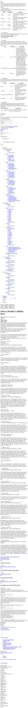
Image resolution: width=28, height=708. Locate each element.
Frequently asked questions (8, 639)
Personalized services (10, 280)
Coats (7, 186)
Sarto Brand (8, 273)
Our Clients (8, 288)
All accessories (11, 228)
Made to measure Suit (10, 262)
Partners (7, 292)
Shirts (7, 162)
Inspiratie (5, 296)
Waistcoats (8, 194)
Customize (3, 113)
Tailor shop (8, 277)
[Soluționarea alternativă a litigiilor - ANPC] (12, 646)
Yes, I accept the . (10, 126)
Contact (4, 297)
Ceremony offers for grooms (11, 253)
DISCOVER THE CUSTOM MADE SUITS (10, 556)
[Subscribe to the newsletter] (13, 618)
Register (5, 657)
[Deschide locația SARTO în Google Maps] (6, 652)
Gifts (7, 246)
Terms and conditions (7, 643)
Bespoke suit (8, 258)
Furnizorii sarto (9, 284)
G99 (15, 659)
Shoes (7, 207)
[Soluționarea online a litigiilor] (9, 648)
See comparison (9, 269)
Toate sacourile (11, 171)
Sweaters (7, 223)
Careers (4, 642)
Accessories (8, 227)
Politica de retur (6, 640)
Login (4, 656)
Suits (7, 153)
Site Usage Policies (7, 644)
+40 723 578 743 (4, 628)
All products (8, 150)
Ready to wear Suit (10, 265)
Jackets (7, 170)
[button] (1, 131)
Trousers (7, 179)
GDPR (4, 645)
